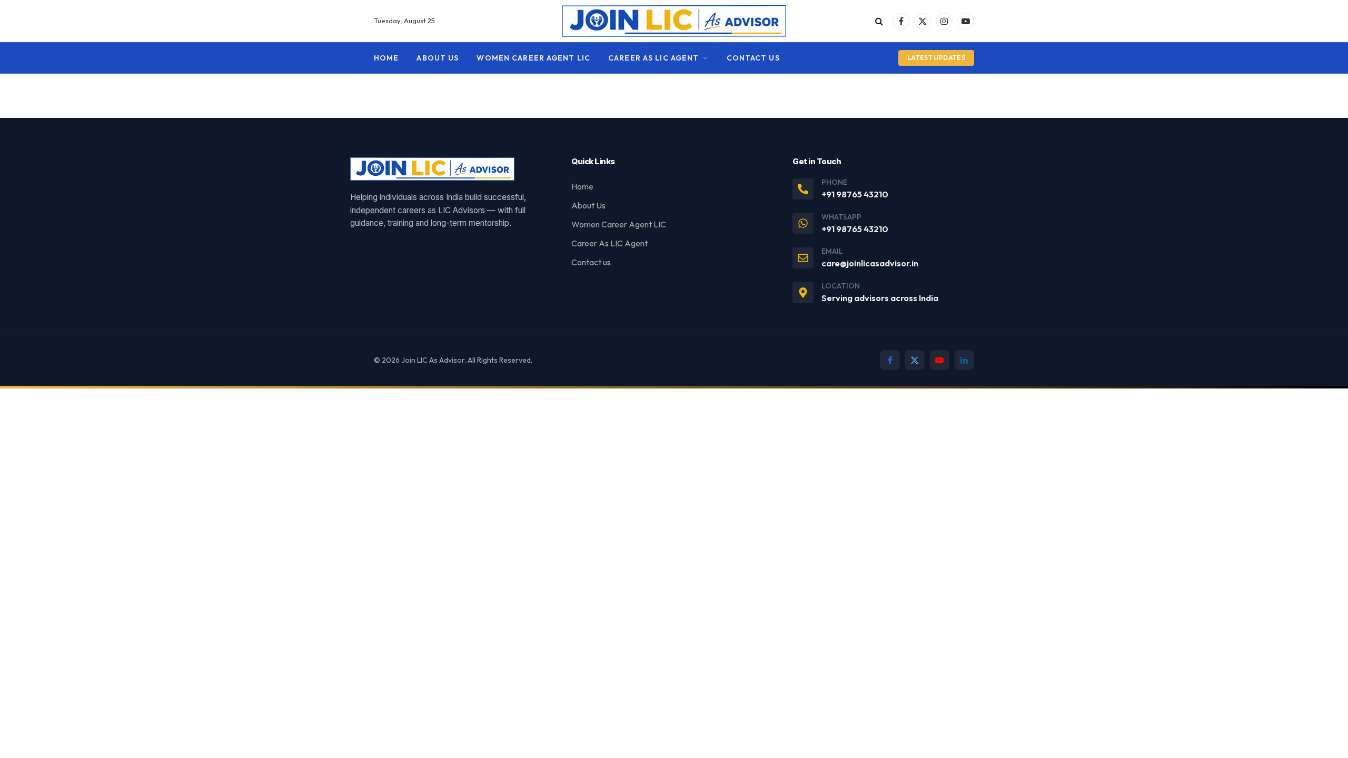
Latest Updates (936, 58)
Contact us (753, 58)
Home (386, 58)
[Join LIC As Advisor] (674, 21)
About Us (438, 58)
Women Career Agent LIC (533, 58)
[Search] (879, 21)
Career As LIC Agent (653, 58)
